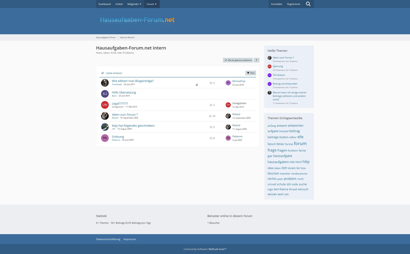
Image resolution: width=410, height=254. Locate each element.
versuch (303, 189)
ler (298, 168)
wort (281, 194)
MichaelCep (238, 81)
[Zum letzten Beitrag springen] (228, 82)
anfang (272, 125)
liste (303, 168)
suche (303, 184)
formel (289, 144)
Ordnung (118, 137)
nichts (272, 178)
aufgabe (273, 131)
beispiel (284, 131)
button (283, 137)
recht (300, 179)
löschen (273, 173)
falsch (272, 144)
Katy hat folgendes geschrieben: (133, 125)
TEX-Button (279, 75)
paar (280, 179)
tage (270, 189)
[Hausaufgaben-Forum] (205, 21)
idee (270, 168)
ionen (292, 168)
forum (300, 143)
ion (284, 167)
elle (300, 136)
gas (270, 156)
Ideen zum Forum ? (125, 114)
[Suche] (308, 4)
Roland (115, 117)
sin (289, 184)
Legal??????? (120, 103)
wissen (272, 194)
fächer (302, 150)
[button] (256, 60)
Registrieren (293, 4)
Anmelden (276, 4)
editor (293, 137)
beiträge (273, 137)
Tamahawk (117, 84)
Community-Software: (205, 249)
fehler (280, 144)
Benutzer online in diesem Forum (229, 216)
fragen (282, 150)
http (306, 161)
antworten (295, 125)
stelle (295, 184)
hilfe (292, 162)
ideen (277, 168)
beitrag (294, 131)
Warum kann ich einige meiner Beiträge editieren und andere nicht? (290, 96)
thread (293, 189)
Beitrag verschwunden (285, 83)
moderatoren (299, 173)
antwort (282, 125)
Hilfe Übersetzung (124, 92)
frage (272, 150)
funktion (293, 150)
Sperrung (278, 66)
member (285, 173)
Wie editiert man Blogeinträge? (133, 81)
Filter (252, 73)
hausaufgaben (278, 162)
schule (281, 184)
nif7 (113, 128)
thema (283, 189)
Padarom (116, 140)
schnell (272, 184)
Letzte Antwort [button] (114, 73)
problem (290, 178)
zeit (287, 194)
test (276, 189)
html (298, 162)
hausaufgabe (282, 156)
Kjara (114, 95)
